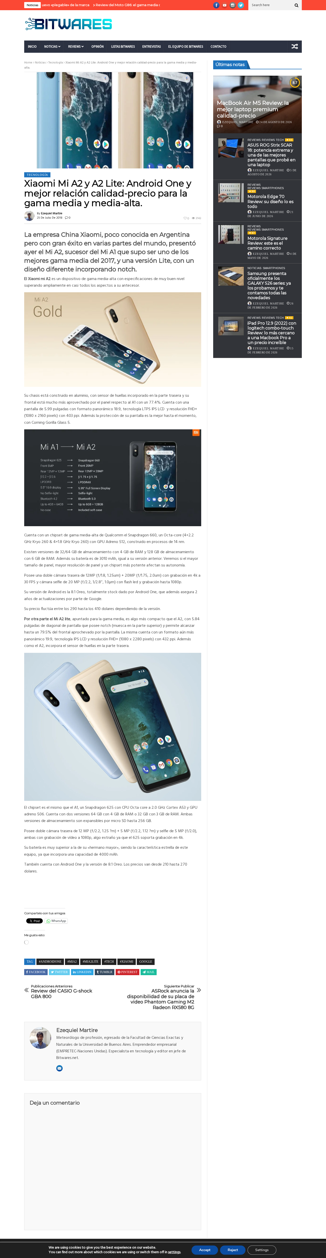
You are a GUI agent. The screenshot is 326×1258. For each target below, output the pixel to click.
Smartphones (274, 268)
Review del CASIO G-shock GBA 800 (61, 991)
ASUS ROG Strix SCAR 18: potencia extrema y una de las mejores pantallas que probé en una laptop (271, 155)
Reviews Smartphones (266, 188)
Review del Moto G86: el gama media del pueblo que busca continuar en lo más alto (133, 5)
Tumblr (106, 972)
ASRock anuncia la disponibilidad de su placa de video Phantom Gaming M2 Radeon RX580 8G (160, 997)
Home (28, 62)
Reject (233, 1250)
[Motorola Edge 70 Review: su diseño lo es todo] (231, 192)
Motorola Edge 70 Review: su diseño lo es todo (270, 201)
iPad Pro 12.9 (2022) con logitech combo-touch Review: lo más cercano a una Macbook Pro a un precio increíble (272, 333)
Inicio (32, 46)
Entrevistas (151, 46)
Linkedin (84, 972)
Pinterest (129, 972)
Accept (204, 1250)
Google (145, 961)
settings (174, 1252)
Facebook (37, 972)
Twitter (61, 972)
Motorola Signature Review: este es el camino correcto (268, 243)
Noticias (50, 46)
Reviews (74, 46)
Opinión (97, 46)
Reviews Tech (273, 139)
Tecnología (55, 62)
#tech (109, 961)
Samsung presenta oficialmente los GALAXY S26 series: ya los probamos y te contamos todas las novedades (269, 285)
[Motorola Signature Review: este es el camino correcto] (231, 234)
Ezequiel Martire (51, 213)
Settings (262, 1250)
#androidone (50, 961)
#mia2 (72, 961)
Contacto (218, 46)
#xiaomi (126, 961)
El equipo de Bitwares (185, 46)
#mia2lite (90, 961)
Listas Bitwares (123, 46)
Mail (151, 972)
